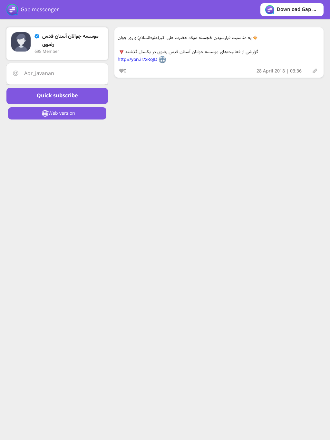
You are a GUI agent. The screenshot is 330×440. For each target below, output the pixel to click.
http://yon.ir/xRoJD (137, 59)
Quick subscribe (57, 96)
